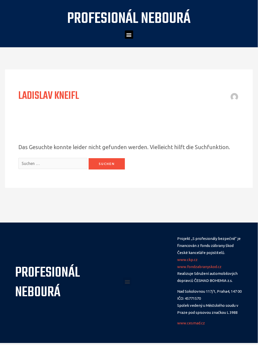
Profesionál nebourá (129, 19)
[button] (129, 34)
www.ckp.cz (187, 259)
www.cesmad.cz (191, 323)
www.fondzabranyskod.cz (199, 267)
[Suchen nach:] (53, 163)
